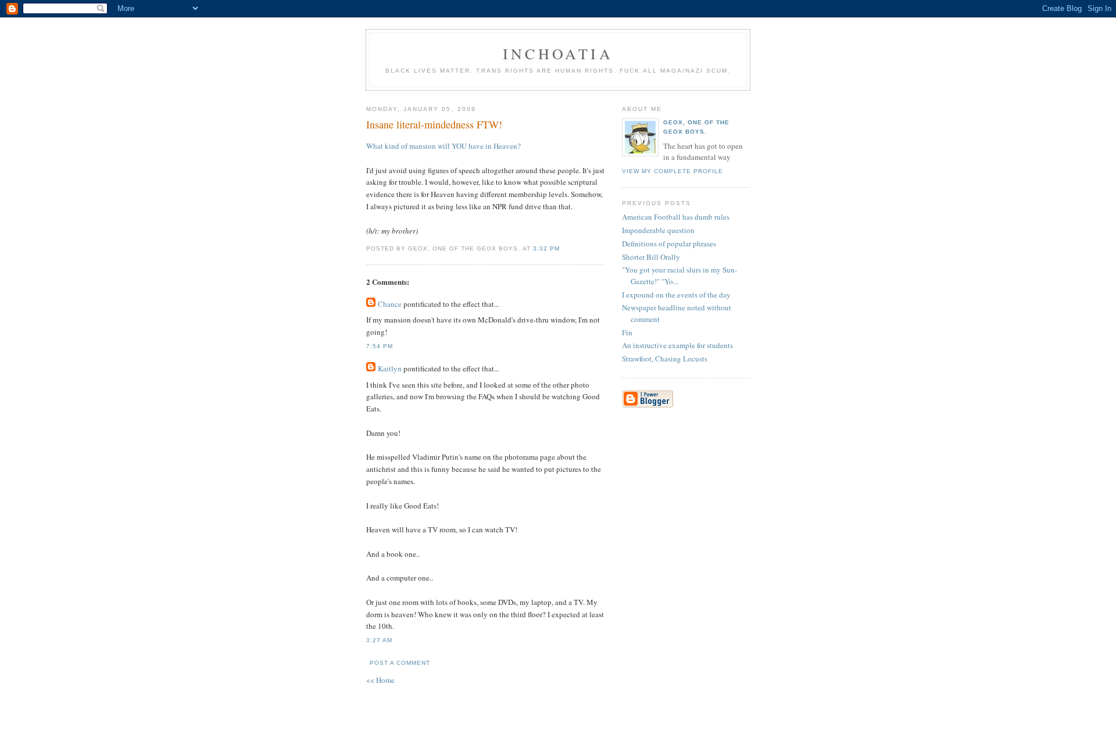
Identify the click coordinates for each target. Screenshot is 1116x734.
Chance (390, 304)
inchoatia (558, 53)
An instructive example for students (677, 345)
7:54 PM (379, 346)
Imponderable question (658, 230)
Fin (627, 332)
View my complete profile (672, 171)
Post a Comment (400, 663)
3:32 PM (546, 248)
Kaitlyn (390, 368)
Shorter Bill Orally (651, 257)
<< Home (380, 680)
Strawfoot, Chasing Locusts (664, 358)
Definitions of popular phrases (669, 243)
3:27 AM (379, 640)
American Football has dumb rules (675, 217)
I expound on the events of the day (676, 294)
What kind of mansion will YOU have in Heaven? (443, 146)
